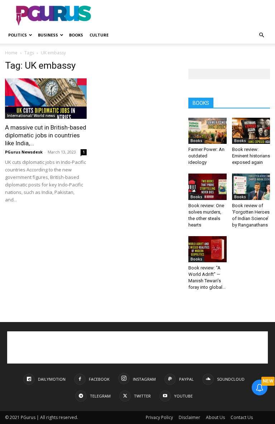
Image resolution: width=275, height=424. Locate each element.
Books (76, 35)
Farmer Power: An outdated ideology (206, 156)
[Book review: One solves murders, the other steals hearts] (207, 187)
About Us (215, 417)
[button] (261, 35)
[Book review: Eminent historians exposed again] (251, 131)
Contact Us (242, 417)
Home (11, 53)
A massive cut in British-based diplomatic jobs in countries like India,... (45, 135)
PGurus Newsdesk (24, 152)
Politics (17, 35)
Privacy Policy (159, 417)
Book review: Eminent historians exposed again (251, 156)
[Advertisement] (186, 15)
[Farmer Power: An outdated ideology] (207, 131)
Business (48, 35)
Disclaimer (189, 417)
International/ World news (31, 115)
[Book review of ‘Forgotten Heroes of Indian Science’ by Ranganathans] (251, 187)
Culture (99, 35)
